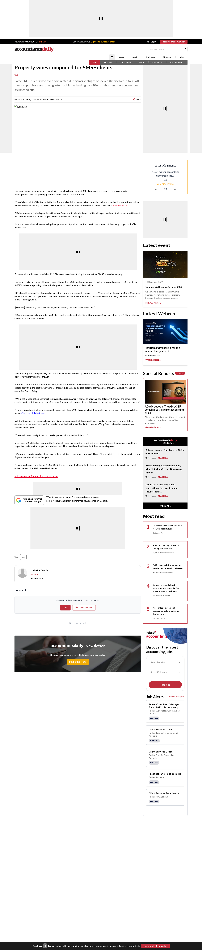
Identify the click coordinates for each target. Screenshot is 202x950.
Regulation (157, 62)
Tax (94, 62)
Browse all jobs (176, 696)
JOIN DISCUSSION (165, 184)
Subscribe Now (77, 662)
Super (141, 62)
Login (153, 41)
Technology (125, 62)
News (121, 57)
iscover (168, 57)
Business (108, 62)
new (23, 557)
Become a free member (174, 41)
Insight (135, 57)
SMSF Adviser (120, 205)
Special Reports (163, 373)
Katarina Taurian (39, 99)
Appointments (177, 62)
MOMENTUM (36, 41)
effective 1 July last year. (33, 413)
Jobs (181, 57)
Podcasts (150, 57)
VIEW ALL (165, 505)
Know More (38, 578)
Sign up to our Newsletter (103, 41)
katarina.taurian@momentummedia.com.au (36, 475)
